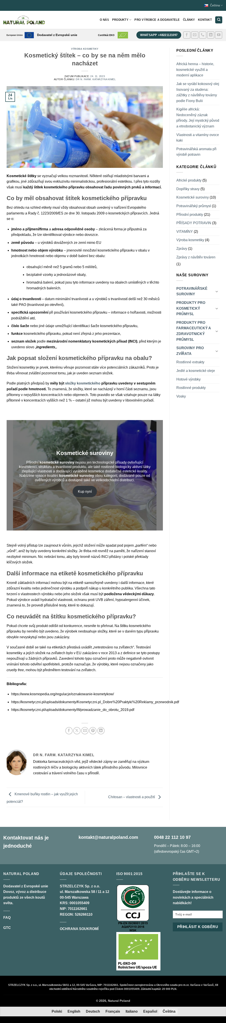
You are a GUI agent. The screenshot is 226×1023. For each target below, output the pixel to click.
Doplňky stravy (188, 189)
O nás (104, 19)
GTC (7, 928)
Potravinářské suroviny (191, 291)
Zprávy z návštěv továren (195, 257)
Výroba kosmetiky (84, 48)
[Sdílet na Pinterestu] (92, 730)
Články (189, 19)
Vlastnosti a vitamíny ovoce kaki (197, 137)
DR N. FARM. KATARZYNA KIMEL (96, 79)
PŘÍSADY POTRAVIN (193, 223)
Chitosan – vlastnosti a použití (132, 797)
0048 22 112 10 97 (172, 837)
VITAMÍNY (184, 231)
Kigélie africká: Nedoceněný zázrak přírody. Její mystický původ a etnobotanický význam (197, 117)
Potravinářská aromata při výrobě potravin (196, 152)
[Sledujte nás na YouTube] (218, 35)
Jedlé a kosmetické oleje (195, 371)
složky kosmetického (82, 383)
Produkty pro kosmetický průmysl (190, 308)
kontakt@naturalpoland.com (108, 837)
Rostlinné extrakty (190, 362)
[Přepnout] (216, 291)
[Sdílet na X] (77, 730)
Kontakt (205, 19)
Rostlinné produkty (191, 388)
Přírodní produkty (189, 214)
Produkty (120, 19)
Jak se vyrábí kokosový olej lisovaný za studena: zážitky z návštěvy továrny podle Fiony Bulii (197, 92)
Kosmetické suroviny (192, 197)
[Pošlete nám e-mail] (194, 35)
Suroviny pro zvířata (190, 351)
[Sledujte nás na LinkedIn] (210, 35)
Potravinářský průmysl (193, 206)
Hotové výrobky (188, 379)
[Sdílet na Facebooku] (69, 730)
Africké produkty (189, 180)
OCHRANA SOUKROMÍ (79, 929)
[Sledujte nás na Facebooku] (186, 35)
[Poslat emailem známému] (85, 730)
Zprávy (181, 248)
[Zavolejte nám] (202, 35)
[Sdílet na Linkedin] (101, 730)
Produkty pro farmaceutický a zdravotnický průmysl (193, 331)
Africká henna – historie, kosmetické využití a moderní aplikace (195, 69)
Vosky (181, 396)
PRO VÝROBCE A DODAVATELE (157, 19)
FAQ (7, 917)
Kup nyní (85, 491)
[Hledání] (218, 20)
